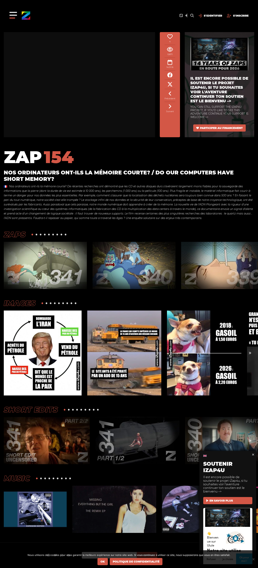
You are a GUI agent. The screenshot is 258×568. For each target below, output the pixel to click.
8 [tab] (61, 234)
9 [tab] (65, 234)
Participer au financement (221, 128)
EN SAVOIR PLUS (221, 500)
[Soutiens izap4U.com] (186, 16)
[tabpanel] (45, 265)
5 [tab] (49, 234)
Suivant (170, 111)
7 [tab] (57, 234)
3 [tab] (40, 234)
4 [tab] (45, 234)
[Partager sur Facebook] (170, 75)
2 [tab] (36, 234)
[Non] (253, 559)
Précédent (170, 98)
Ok (102, 561)
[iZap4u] (26, 15)
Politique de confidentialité (136, 561)
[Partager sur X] (170, 84)
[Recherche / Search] (192, 16)
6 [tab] (53, 234)
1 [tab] (32, 234)
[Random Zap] (181, 16)
